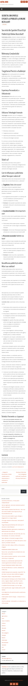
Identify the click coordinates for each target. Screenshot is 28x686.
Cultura (3, 623)
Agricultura (4, 616)
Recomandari (5, 642)
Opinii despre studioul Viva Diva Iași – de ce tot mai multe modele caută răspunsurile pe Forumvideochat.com (13, 511)
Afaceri (4, 24)
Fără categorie (5, 633)
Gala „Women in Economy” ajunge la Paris (12, 538)
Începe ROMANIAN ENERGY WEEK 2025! (12, 565)
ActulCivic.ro (5, 666)
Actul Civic (4, 2)
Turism (3, 649)
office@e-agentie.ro (6, 658)
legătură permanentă (18, 467)
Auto (3, 618)
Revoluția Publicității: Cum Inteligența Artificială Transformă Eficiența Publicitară (21, 475)
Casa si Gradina (6, 621)
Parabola (14, 680)
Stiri (3, 647)
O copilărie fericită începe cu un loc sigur (12, 585)
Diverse (3, 625)
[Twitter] (24, 2)
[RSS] (27, 2)
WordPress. (20, 680)
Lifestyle (4, 635)
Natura (3, 637)
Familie (3, 630)
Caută (2, 488)
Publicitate (4, 640)
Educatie (4, 628)
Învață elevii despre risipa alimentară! (11, 576)
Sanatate (4, 645)
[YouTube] (22, 2)
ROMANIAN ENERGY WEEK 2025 (10, 549)
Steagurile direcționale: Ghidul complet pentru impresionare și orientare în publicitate (7, 477)
